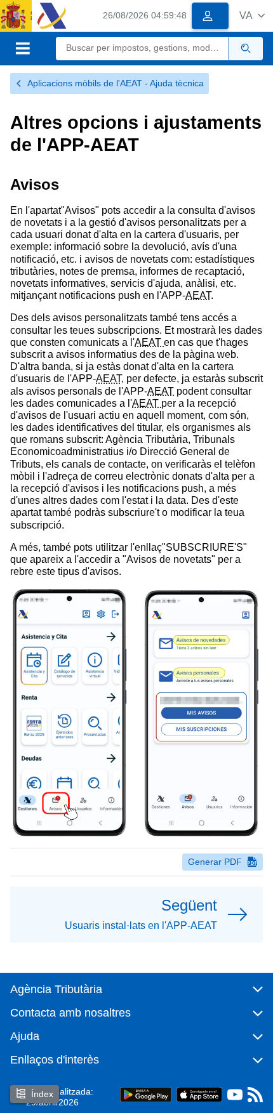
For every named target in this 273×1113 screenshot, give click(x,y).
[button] (252, 15)
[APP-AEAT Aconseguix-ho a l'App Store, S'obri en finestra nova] (199, 1094)
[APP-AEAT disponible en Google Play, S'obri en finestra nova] (145, 1094)
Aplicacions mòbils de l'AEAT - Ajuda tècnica (115, 83)
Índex (42, 1094)
